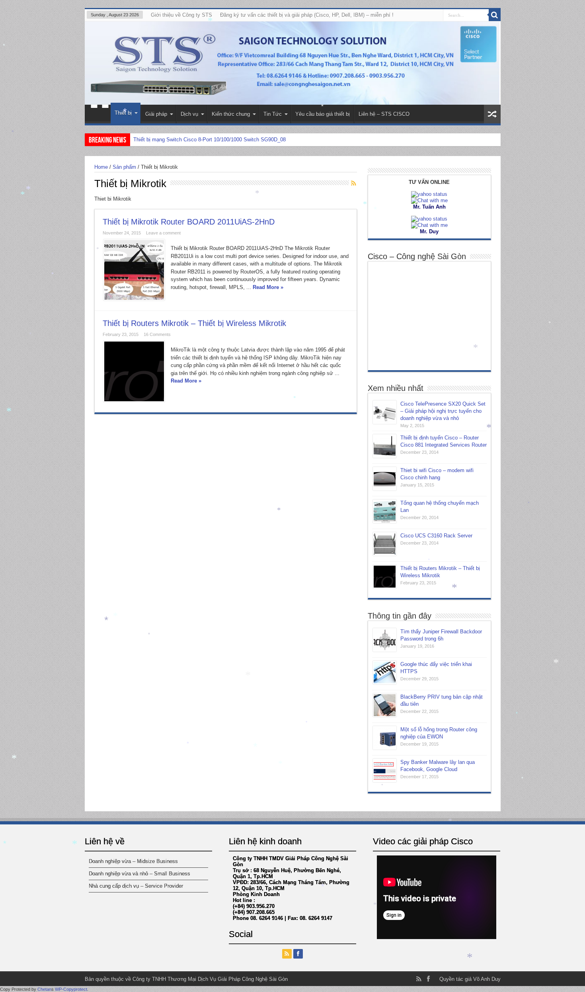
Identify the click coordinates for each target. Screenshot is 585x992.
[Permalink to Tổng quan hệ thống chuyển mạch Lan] (385, 511)
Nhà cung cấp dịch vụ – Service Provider (136, 886)
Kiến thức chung (231, 114)
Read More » (268, 287)
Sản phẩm (124, 167)
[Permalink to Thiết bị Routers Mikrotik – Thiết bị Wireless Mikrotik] (134, 371)
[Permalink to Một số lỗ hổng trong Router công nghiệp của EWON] (385, 738)
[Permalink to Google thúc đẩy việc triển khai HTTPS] (385, 672)
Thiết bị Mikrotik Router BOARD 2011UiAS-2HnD (189, 221)
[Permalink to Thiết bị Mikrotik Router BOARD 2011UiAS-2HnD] (134, 270)
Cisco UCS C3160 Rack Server (436, 536)
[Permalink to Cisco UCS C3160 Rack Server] (385, 544)
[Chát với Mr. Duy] (429, 219)
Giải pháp (156, 114)
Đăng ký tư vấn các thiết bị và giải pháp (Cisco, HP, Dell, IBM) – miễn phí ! (307, 15)
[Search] (495, 15)
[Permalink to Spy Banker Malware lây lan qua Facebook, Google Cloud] (385, 770)
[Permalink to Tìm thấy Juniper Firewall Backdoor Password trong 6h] (385, 640)
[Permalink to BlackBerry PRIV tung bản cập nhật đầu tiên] (385, 705)
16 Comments (157, 334)
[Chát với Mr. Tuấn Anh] (429, 194)
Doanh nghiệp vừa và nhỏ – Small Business (139, 874)
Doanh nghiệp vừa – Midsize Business (133, 861)
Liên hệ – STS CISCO (384, 114)
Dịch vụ (189, 114)
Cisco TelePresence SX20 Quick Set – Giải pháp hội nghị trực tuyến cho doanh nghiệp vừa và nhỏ (443, 411)
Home (100, 115)
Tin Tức (272, 114)
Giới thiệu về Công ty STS (181, 15)
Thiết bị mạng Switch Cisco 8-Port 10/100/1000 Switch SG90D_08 (209, 140)
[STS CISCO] (293, 63)
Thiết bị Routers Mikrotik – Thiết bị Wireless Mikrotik (194, 323)
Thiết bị (123, 113)
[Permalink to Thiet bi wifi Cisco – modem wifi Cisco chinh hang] (385, 479)
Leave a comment (163, 232)
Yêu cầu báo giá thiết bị (322, 114)
